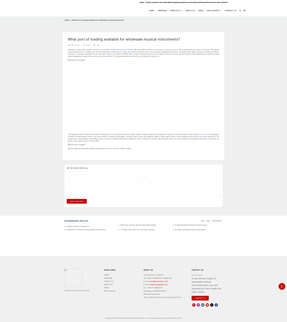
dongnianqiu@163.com (158, 284)
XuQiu (66, 20)
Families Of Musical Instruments (77, 226)
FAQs (202, 221)
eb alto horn (203, 134)
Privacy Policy (177, 318)
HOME (106, 275)
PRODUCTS (108, 281)
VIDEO (106, 288)
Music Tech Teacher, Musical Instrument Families (138, 225)
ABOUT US (108, 284)
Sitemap (169, 318)
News (208, 221)
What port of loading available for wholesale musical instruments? (98, 20)
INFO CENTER (217, 221)
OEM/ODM (108, 278)
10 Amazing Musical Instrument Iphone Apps (191, 225)
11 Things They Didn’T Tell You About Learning (137, 230)
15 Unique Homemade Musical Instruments (190, 230)
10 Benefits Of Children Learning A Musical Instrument (86, 230)
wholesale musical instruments (122, 49)
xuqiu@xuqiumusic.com (158, 281)
